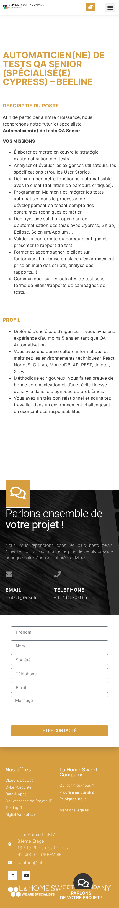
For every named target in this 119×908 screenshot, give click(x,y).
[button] (110, 7)
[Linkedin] (12, 875)
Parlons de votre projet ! (81, 895)
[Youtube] (26, 875)
